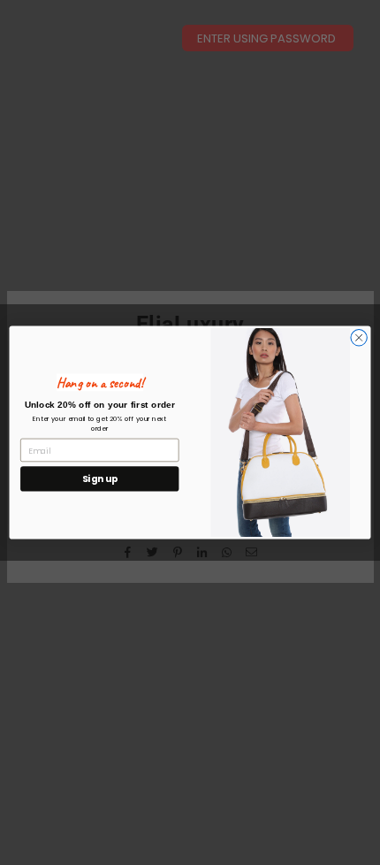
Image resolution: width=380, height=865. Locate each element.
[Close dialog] (359, 338)
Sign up (100, 479)
